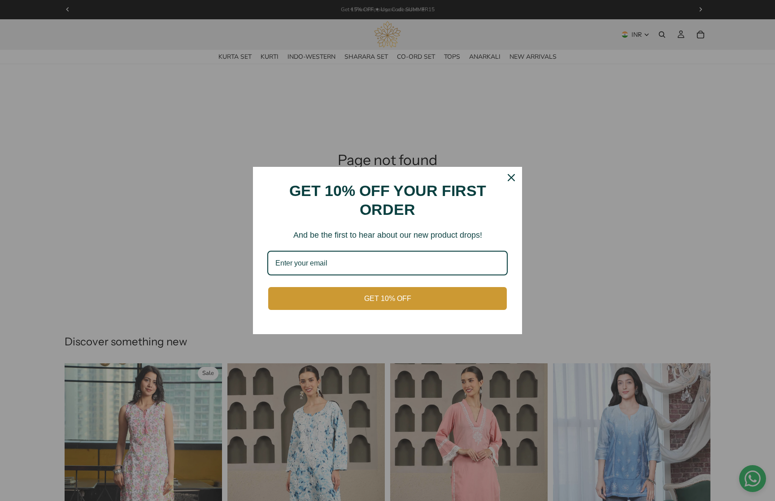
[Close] (511, 177)
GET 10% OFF (387, 298)
